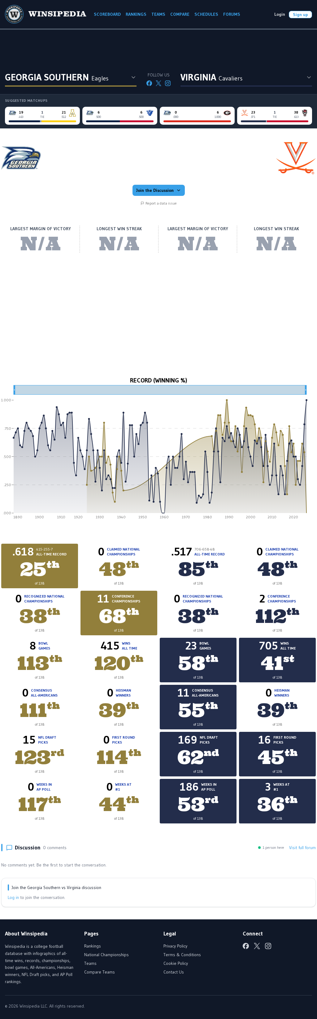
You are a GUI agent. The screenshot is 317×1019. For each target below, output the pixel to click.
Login (279, 14)
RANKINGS (136, 14)
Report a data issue (161, 203)
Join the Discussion (155, 190)
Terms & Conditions (182, 954)
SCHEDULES (206, 14)
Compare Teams (99, 972)
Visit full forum (302, 847)
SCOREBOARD (107, 14)
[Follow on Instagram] (168, 83)
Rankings (92, 946)
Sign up (300, 14)
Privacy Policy (175, 946)
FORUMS (231, 14)
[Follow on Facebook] (149, 83)
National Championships (106, 954)
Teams (90, 963)
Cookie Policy (175, 963)
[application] (158, 454)
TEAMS (158, 14)
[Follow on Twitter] (158, 83)
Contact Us (173, 972)
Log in (13, 897)
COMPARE (179, 14)
